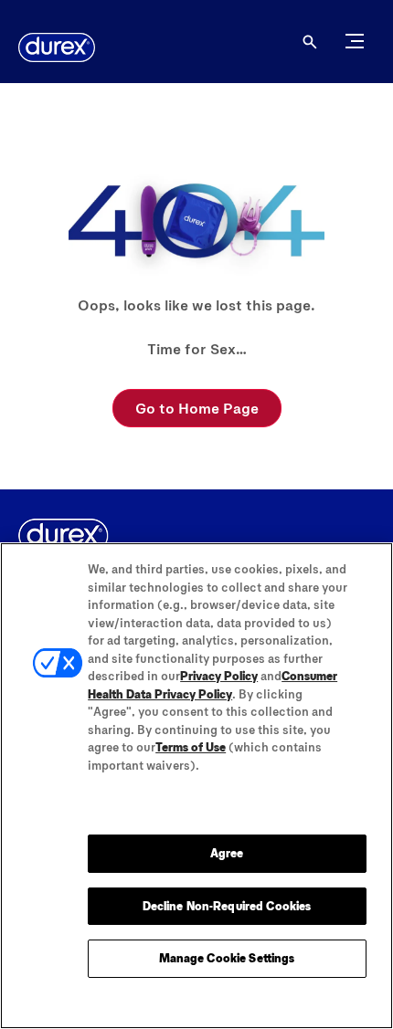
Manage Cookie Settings (227, 957)
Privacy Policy (219, 675)
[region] (196, 785)
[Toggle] (355, 41)
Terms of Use (190, 747)
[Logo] (56, 47)
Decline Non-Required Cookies (227, 905)
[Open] (310, 42)
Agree (227, 852)
